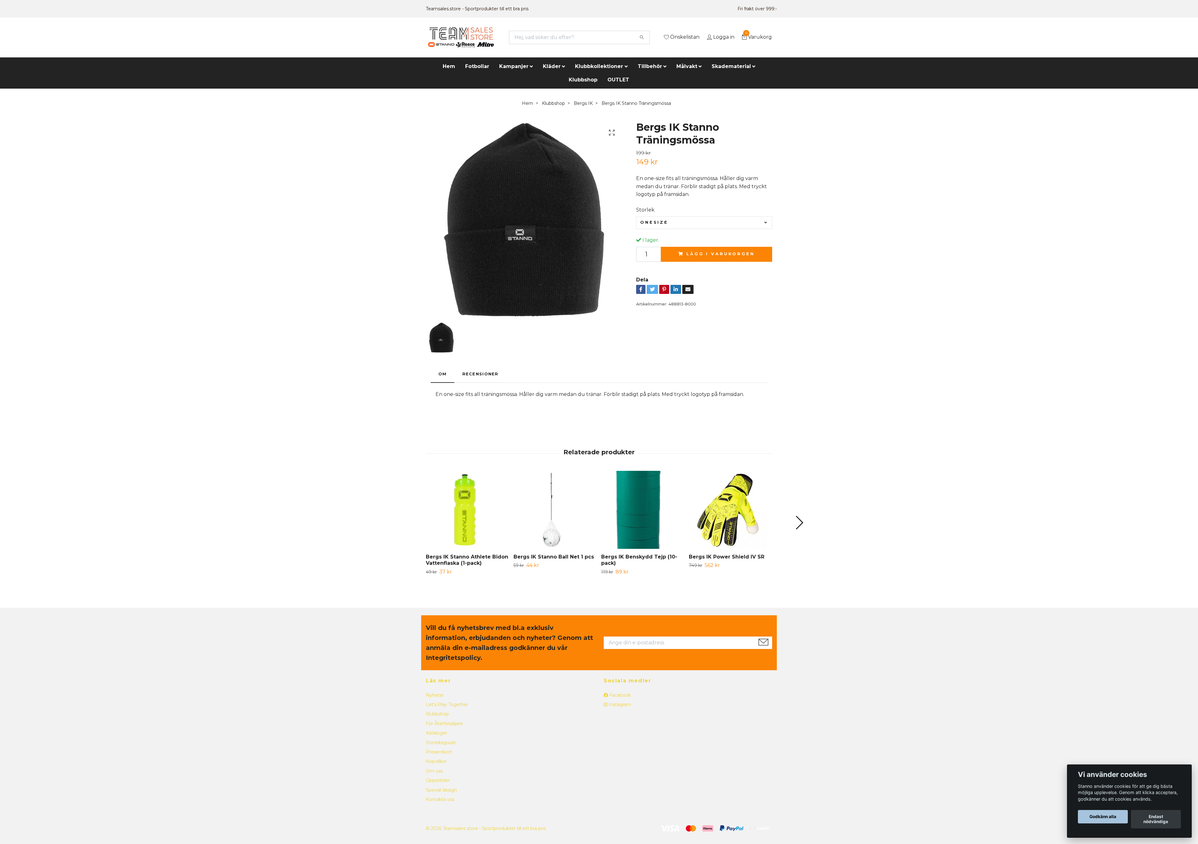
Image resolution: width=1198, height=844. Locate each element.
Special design (441, 790)
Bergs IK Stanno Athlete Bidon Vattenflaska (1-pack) (467, 560)
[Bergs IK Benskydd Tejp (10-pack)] (642, 510)
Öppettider (438, 780)
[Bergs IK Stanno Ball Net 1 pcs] (555, 510)
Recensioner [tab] (480, 374)
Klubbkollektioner (599, 66)
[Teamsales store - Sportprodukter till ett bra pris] (461, 37)
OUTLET (618, 80)
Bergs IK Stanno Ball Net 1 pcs (554, 557)
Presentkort (439, 752)
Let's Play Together (447, 704)
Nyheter (435, 695)
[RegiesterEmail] (763, 643)
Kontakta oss (440, 799)
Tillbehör (650, 66)
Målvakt (686, 66)
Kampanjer (513, 66)
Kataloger (436, 733)
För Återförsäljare (444, 723)
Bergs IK (583, 103)
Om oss (434, 771)
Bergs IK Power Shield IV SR (726, 557)
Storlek (645, 210)
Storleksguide (441, 742)
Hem (449, 66)
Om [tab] (442, 374)
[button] (799, 522)
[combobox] (704, 222)
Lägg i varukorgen (720, 253)
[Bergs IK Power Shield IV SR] (730, 510)
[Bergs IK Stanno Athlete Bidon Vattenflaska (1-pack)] (467, 510)
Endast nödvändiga (1155, 819)
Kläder (552, 66)
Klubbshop (583, 80)
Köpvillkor (436, 761)
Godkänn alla (1102, 816)
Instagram (619, 704)
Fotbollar (477, 66)
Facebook (619, 695)
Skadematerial (731, 66)
